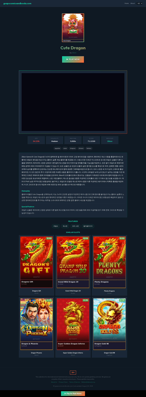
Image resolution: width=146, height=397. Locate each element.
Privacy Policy (63, 382)
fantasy (89, 148)
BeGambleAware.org (88, 382)
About (132, 3)
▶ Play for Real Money (73, 394)
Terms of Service (74, 382)
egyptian (57, 148)
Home (127, 3)
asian (65, 148)
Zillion (74, 53)
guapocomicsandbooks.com (17, 3)
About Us (54, 382)
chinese (81, 148)
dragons (72, 148)
